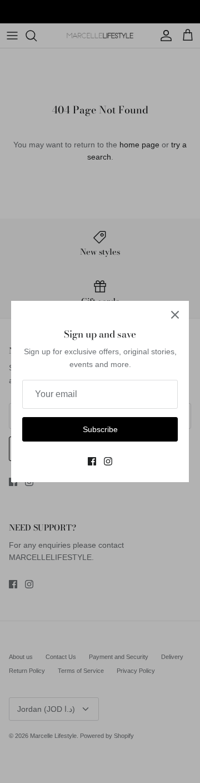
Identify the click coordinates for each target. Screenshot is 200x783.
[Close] (175, 315)
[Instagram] (108, 461)
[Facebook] (92, 461)
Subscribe (100, 429)
